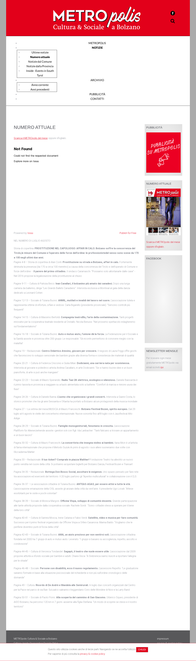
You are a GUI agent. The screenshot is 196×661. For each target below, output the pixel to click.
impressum (163, 638)
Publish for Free (128, 233)
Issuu (30, 233)
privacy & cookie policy (92, 653)
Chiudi (142, 649)
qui (161, 367)
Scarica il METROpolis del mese (31, 138)
